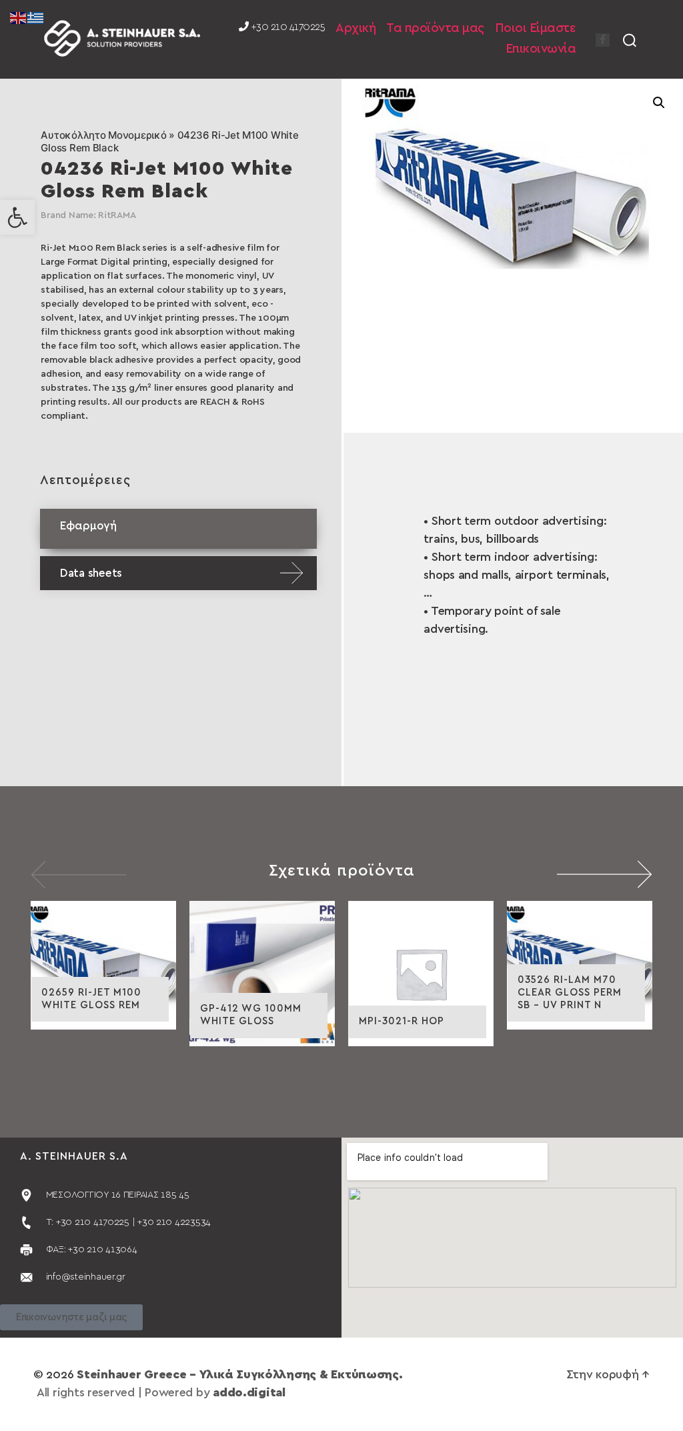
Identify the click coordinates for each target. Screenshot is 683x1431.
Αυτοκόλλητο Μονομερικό (103, 135)
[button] (17, 217)
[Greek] (36, 17)
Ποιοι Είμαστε (535, 28)
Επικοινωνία (541, 49)
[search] (630, 39)
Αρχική (355, 28)
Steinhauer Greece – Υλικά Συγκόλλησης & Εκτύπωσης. (240, 1375)
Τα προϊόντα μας (435, 28)
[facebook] (603, 40)
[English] (18, 17)
